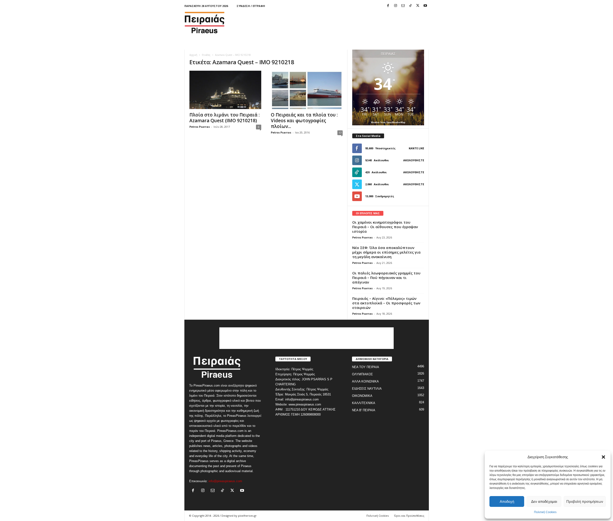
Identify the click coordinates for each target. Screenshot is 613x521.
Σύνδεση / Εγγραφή (251, 6)
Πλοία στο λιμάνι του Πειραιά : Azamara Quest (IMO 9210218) (224, 118)
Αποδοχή (507, 501)
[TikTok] (410, 5)
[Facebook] (388, 5)
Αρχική (193, 55)
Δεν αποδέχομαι (544, 501)
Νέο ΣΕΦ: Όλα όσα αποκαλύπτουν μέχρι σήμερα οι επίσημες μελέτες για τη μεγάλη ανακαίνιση (386, 252)
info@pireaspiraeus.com (225, 481)
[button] (603, 457)
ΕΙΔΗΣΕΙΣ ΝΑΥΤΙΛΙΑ (367, 388)
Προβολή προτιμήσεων (584, 501)
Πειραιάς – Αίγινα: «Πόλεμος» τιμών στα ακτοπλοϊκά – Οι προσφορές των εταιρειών (386, 303)
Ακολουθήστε (413, 160)
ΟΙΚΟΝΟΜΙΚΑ (362, 396)
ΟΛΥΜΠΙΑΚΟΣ (362, 374)
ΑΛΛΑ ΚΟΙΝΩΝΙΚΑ (365, 381)
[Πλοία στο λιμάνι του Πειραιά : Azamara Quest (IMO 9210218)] (225, 90)
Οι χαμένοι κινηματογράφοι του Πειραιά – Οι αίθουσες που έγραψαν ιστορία (385, 227)
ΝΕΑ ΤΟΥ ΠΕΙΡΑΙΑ (365, 367)
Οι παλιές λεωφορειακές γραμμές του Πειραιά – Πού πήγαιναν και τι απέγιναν (386, 277)
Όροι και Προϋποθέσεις (409, 515)
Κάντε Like (416, 148)
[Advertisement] (342, 22)
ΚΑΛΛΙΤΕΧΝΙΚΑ (363, 403)
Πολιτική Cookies (545, 512)
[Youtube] (425, 5)
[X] (418, 5)
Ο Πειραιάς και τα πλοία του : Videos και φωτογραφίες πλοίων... (304, 120)
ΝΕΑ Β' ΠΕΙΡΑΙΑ (363, 410)
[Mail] (403, 5)
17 (340, 132)
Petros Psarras (199, 126)
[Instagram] (395, 5)
